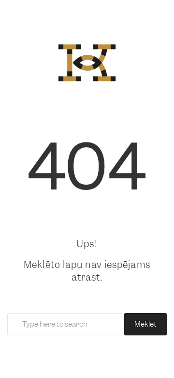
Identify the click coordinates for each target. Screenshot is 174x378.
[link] (87, 61)
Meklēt (145, 324)
